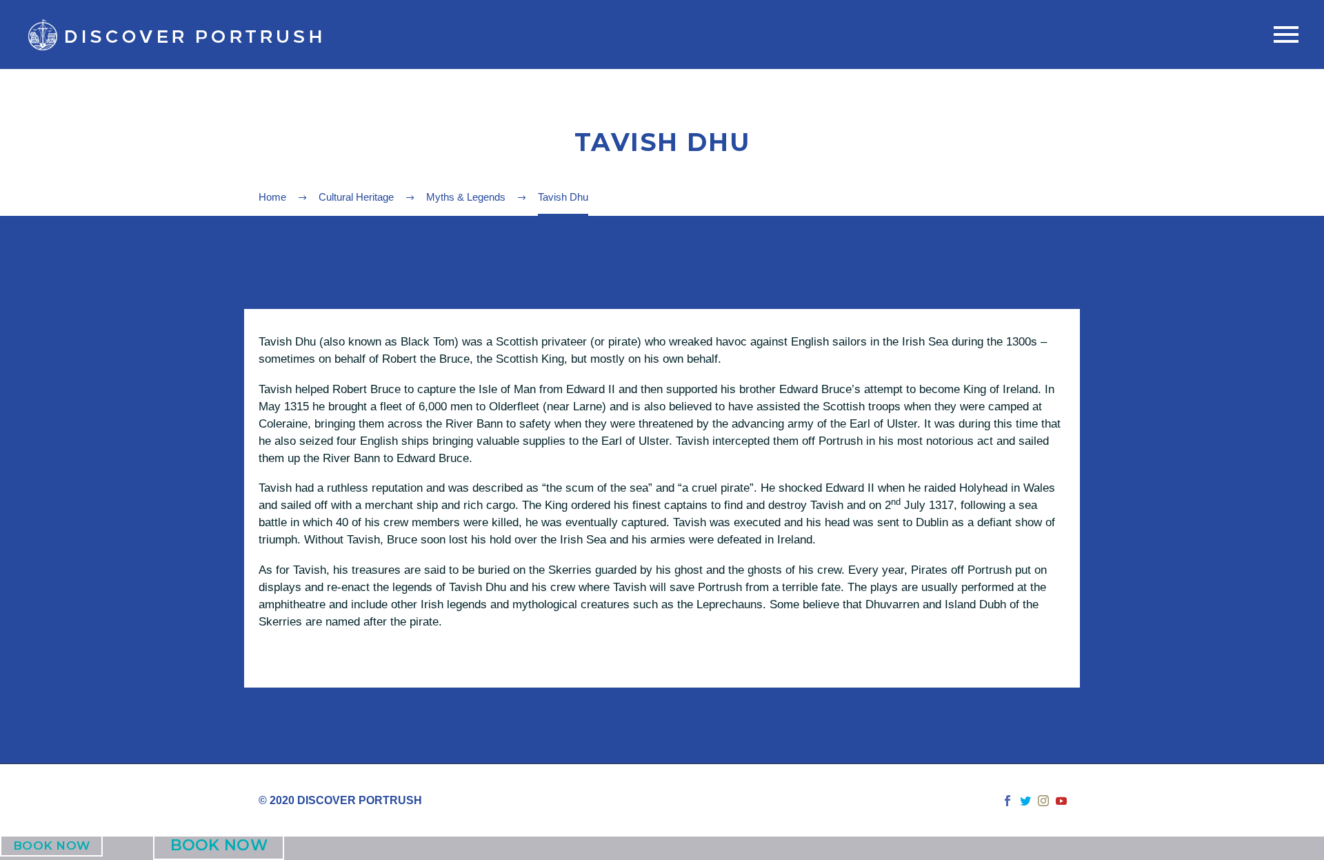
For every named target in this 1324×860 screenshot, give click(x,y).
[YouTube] (1061, 800)
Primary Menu (1286, 34)
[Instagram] (1043, 800)
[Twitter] (1025, 800)
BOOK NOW (51, 846)
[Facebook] (1007, 800)
